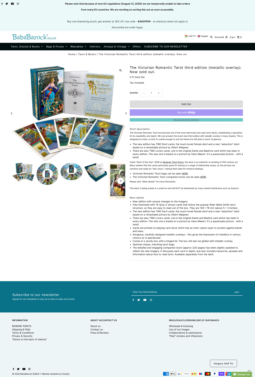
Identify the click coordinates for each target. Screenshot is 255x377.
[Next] (125, 113)
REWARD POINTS (21, 326)
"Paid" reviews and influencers (186, 335)
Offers (137, 46)
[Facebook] (2, 4)
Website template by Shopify (56, 374)
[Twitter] (6, 4)
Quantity (134, 92)
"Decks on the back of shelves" (29, 339)
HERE (185, 173)
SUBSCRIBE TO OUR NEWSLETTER (165, 46)
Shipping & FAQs (21, 329)
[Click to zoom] (120, 70)
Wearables (76, 46)
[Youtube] (12, 4)
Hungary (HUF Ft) (223, 363)
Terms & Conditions (23, 332)
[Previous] (11, 113)
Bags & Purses (55, 46)
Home (71, 54)
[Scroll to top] (249, 371)
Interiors (95, 46)
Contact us (96, 329)
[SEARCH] (211, 36)
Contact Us (243, 374)
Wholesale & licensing (181, 326)
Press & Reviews (99, 332)
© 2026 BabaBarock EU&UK (26, 374)
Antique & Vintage (115, 46)
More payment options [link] (186, 119)
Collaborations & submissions (185, 332)
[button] (196, 36)
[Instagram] (17, 4)
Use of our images (179, 329)
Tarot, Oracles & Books (25, 46)
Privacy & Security (22, 335)
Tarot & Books (87, 54)
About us (95, 326)
